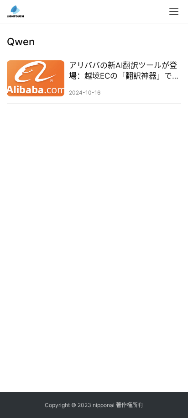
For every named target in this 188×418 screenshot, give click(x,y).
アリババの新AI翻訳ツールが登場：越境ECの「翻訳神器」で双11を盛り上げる (124, 71)
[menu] (173, 11)
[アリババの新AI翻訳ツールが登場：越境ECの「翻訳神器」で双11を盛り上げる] (35, 78)
